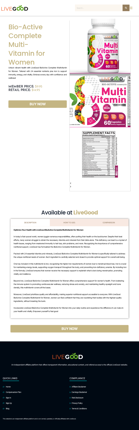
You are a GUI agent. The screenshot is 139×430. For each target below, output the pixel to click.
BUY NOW (38, 104)
